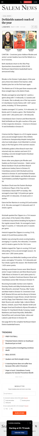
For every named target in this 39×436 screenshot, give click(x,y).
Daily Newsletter (10, 400)
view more (19, 377)
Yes (6, 408)
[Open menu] (2, 2)
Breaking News (26, 400)
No (12, 408)
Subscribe (27, 2)
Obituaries (8, 402)
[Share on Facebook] (32, 26)
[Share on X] (36, 26)
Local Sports (7, 16)
